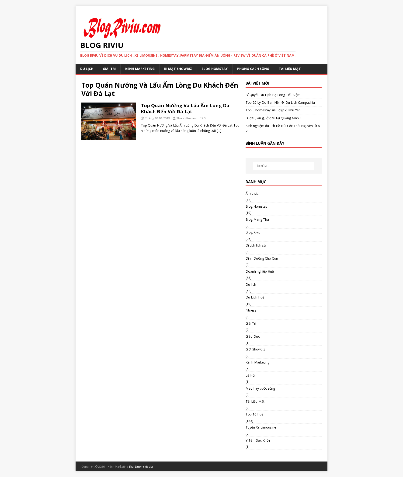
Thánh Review (187, 118)
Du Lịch (86, 68)
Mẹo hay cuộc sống (260, 388)
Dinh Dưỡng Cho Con (262, 258)
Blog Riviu (253, 232)
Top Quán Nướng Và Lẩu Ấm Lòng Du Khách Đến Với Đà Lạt (185, 108)
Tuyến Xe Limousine (261, 427)
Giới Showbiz (255, 349)
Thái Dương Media (141, 467)
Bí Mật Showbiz (178, 68)
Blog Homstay (215, 68)
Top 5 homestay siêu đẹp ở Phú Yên (273, 110)
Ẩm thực (252, 193)
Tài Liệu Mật (290, 68)
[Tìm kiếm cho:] (283, 166)
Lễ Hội (250, 375)
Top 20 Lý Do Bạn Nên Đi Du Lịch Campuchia (280, 102)
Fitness (251, 310)
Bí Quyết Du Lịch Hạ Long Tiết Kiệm (273, 95)
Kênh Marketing (140, 68)
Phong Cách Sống (253, 68)
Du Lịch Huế (255, 297)
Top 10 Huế (254, 414)
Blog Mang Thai (258, 219)
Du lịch (251, 284)
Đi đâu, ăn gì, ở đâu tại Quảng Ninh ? (273, 118)
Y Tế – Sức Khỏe (258, 440)
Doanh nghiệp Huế (260, 271)
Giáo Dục (253, 336)
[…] (219, 130)
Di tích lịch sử (256, 245)
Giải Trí (109, 68)
